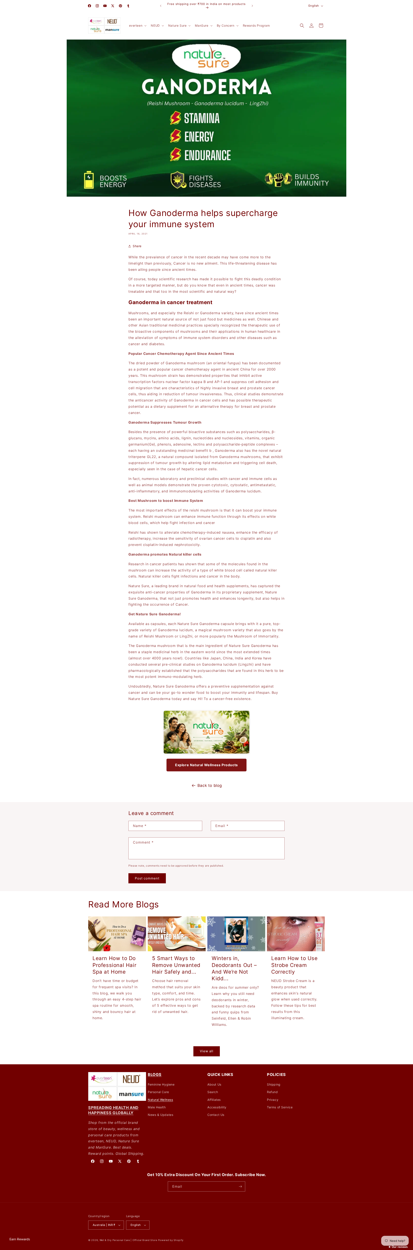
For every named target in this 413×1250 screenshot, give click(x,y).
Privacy (272, 1099)
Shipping (273, 1084)
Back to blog (209, 785)
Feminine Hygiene (161, 1084)
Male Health (157, 1107)
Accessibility (217, 1107)
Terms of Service (280, 1107)
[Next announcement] (252, 6)
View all (206, 1051)
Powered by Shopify (171, 1240)
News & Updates (160, 1115)
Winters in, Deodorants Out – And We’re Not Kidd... (234, 968)
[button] (137, 25)
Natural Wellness (160, 1099)
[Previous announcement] (160, 6)
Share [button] (137, 246)
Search (212, 1092)
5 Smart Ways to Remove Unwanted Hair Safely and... (176, 965)
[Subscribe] (240, 1186)
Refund (272, 1092)
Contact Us (215, 1115)
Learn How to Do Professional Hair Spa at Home (114, 965)
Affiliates (214, 1099)
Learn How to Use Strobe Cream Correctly (294, 965)
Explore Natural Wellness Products (206, 765)
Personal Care (158, 1092)
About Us (214, 1084)
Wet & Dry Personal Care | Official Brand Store (128, 1240)
